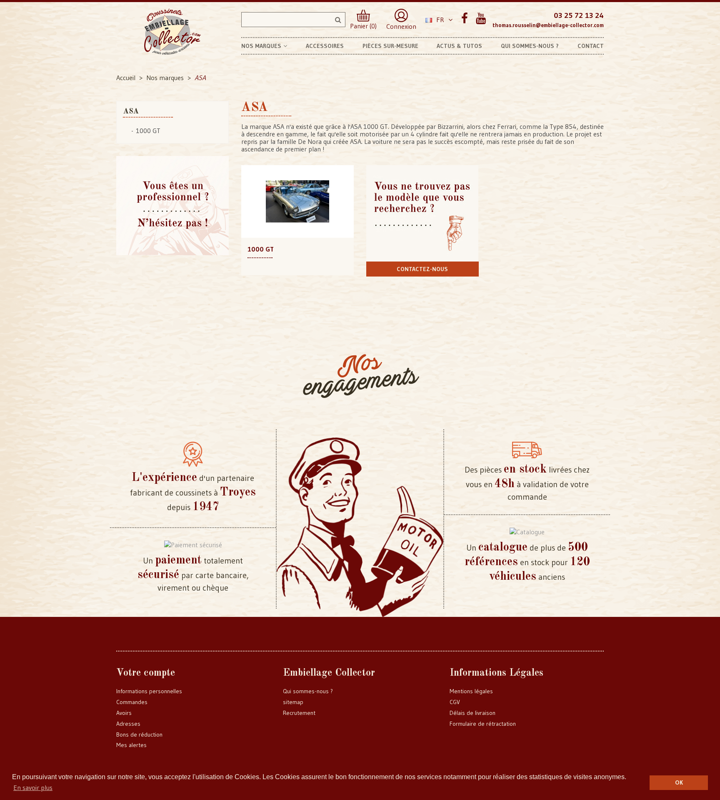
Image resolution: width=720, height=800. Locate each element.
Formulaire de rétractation (483, 723)
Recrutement (299, 713)
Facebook (464, 18)
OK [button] (679, 782)
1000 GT (148, 130)
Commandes (132, 702)
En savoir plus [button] (32, 787)
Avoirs (124, 713)
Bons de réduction (139, 734)
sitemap (293, 702)
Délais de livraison (472, 713)
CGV (455, 702)
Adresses (128, 723)
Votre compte (145, 673)
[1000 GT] (297, 200)
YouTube (480, 18)
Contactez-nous (422, 269)
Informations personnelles (149, 691)
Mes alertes (131, 745)
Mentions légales (471, 691)
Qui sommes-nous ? (308, 691)
